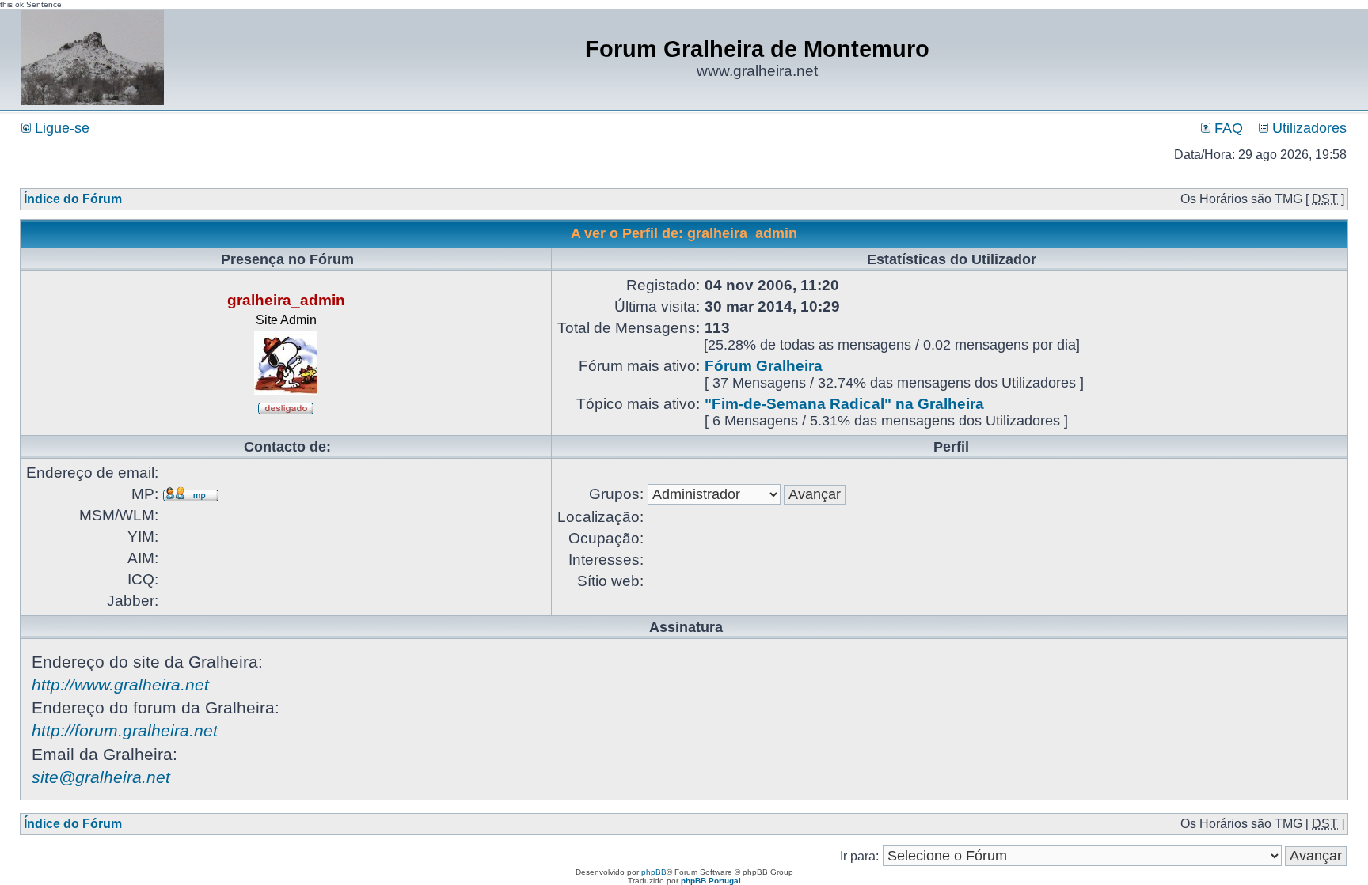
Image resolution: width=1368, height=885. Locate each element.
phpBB (654, 872)
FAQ (1226, 128)
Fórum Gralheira (764, 365)
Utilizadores (1307, 128)
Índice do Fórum (73, 199)
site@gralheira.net (101, 777)
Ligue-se (60, 128)
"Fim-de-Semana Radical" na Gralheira (844, 403)
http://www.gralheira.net (120, 684)
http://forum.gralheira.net (125, 730)
